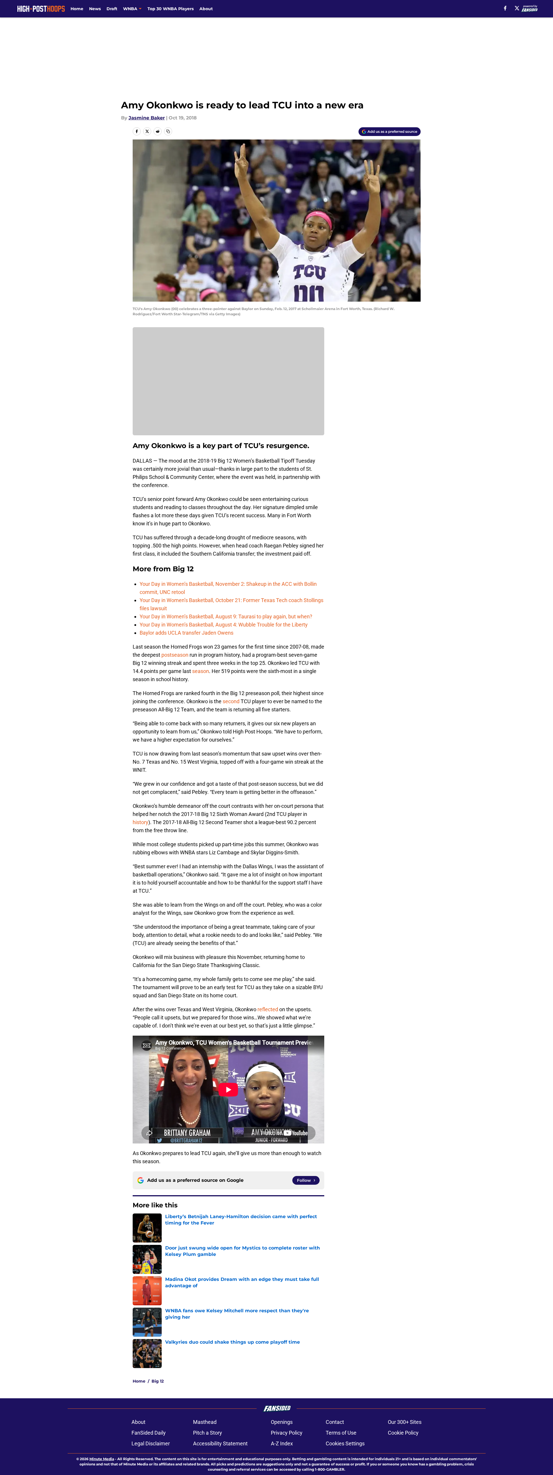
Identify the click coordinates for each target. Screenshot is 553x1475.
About (206, 8)
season (200, 671)
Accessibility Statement (220, 1443)
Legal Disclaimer (151, 1443)
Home (77, 8)
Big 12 (158, 1381)
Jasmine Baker (147, 118)
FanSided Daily (149, 1433)
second (231, 701)
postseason (174, 655)
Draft (112, 8)
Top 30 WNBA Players (170, 8)
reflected (267, 1009)
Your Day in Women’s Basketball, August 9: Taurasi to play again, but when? (226, 616)
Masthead (205, 1422)
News (95, 8)
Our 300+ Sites (404, 1422)
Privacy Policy (286, 1433)
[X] (517, 8)
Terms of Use (341, 1433)
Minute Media (101, 1459)
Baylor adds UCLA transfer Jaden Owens (186, 633)
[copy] (168, 131)
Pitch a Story (207, 1433)
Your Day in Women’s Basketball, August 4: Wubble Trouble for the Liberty (224, 625)
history (140, 822)
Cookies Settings (345, 1443)
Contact (335, 1422)
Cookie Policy (403, 1433)
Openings (282, 1422)
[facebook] (505, 8)
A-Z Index (282, 1443)
